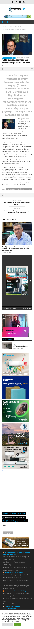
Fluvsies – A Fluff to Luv (10, 604)
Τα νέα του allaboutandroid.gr (16, 591)
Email (4, 525)
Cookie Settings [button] (7, 625)
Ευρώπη (29, 189)
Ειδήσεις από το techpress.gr (15, 572)
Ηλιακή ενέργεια (7, 57)
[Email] (20, 2)
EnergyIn (27, 57)
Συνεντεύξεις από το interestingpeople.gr (11, 607)
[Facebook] (12, 2)
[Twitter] (16, 2)
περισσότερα (31, 69)
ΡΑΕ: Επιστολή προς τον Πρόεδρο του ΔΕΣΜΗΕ (17, 202)
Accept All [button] (17, 625)
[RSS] (24, 2)
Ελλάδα (23, 189)
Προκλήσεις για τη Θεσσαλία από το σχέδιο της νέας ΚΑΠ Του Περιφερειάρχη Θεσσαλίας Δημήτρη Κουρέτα (16, 248)
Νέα (14, 57)
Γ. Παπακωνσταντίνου (13, 189)
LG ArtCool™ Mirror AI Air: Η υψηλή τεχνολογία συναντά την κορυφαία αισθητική (22, 344)
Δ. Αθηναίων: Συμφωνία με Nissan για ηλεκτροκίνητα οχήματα (17, 210)
